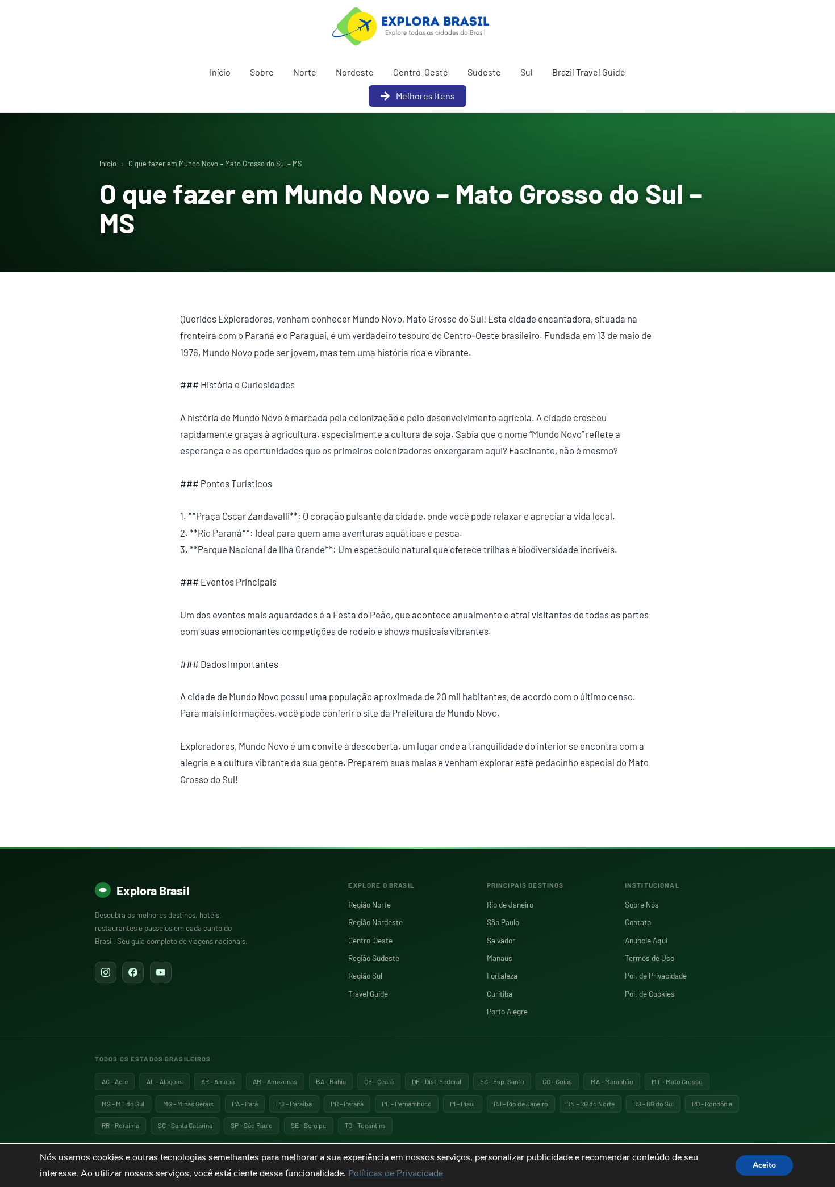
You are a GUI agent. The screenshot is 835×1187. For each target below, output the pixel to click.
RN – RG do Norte (590, 1103)
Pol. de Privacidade (656, 975)
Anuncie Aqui (646, 940)
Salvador (501, 940)
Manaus (499, 958)
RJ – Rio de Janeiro (521, 1103)
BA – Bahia (331, 1081)
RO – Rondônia (712, 1103)
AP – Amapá (218, 1081)
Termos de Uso (649, 958)
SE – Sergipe (308, 1125)
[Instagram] (105, 972)
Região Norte (369, 904)
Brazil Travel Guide (588, 71)
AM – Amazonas (275, 1081)
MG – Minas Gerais (188, 1103)
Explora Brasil (152, 890)
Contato (638, 922)
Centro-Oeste (420, 71)
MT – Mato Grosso (677, 1081)
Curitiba (499, 993)
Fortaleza (502, 975)
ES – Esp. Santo (502, 1081)
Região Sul (365, 975)
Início (220, 71)
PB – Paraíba (294, 1103)
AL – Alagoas (165, 1081)
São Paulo (503, 922)
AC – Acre (115, 1081)
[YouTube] (161, 972)
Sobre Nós (642, 904)
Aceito (764, 1165)
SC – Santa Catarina (185, 1125)
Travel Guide (368, 993)
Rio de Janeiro (510, 904)
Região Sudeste (373, 958)
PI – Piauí (462, 1103)
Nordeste (355, 71)
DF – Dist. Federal (436, 1081)
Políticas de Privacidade (395, 1173)
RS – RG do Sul (653, 1103)
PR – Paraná (347, 1103)
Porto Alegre (507, 1011)
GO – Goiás (557, 1081)
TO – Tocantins (365, 1125)
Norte (304, 71)
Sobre (262, 71)
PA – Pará (245, 1103)
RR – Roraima (120, 1125)
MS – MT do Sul (123, 1103)
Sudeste (484, 71)
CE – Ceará (379, 1081)
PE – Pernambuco (407, 1103)
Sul (526, 71)
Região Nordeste (375, 922)
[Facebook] (133, 972)
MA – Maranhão (612, 1081)
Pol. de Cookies (650, 993)
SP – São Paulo (252, 1125)
